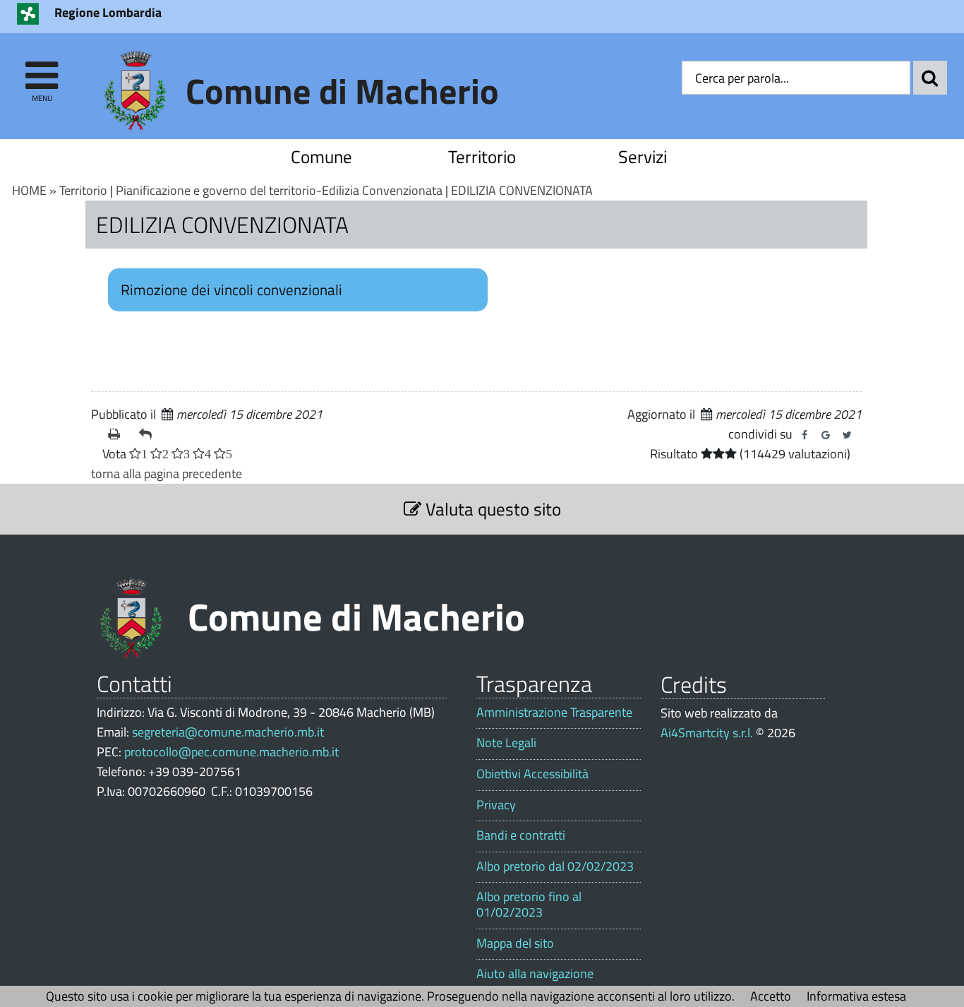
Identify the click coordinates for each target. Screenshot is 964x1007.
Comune (321, 156)
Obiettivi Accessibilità (532, 774)
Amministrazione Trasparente (554, 712)
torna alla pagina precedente (166, 473)
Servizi (642, 156)
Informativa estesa (856, 996)
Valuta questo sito (491, 509)
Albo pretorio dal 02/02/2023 (555, 866)
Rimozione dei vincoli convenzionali (231, 289)
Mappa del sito (515, 943)
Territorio (482, 156)
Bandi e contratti (520, 835)
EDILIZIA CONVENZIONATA (522, 190)
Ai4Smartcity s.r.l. (707, 732)
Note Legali (506, 743)
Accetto (770, 996)
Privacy (496, 805)
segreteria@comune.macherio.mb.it (228, 731)
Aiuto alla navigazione (535, 974)
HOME (29, 190)
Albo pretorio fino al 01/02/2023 (529, 904)
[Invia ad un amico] (148, 434)
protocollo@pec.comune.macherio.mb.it (231, 751)
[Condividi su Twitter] (847, 435)
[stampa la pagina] (117, 434)
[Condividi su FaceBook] (804, 435)
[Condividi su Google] (825, 435)
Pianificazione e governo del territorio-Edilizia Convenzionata (279, 190)
